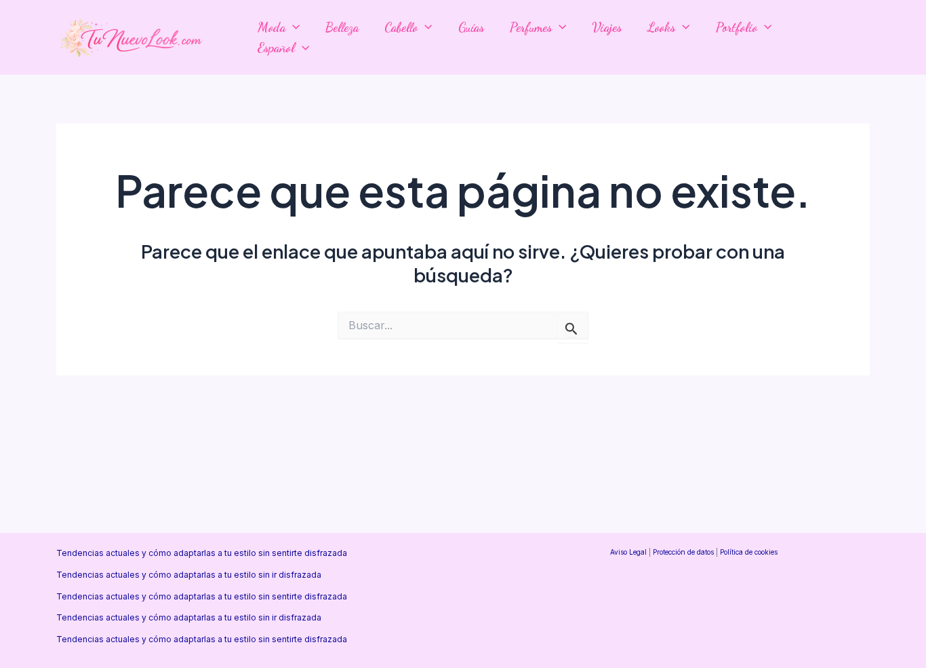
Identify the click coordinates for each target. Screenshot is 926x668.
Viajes (607, 27)
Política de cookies (749, 552)
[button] (292, 27)
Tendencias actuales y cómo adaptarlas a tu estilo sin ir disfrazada (188, 575)
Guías (471, 27)
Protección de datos (683, 552)
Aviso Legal (628, 552)
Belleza (342, 27)
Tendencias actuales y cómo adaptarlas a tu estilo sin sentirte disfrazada (201, 553)
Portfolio (736, 27)
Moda (271, 27)
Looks (661, 27)
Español (276, 47)
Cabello (401, 27)
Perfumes (531, 27)
